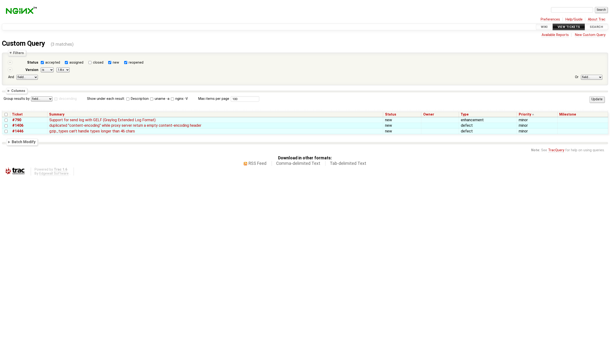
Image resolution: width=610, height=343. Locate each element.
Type (465, 114)
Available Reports (555, 35)
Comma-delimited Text (298, 163)
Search (596, 27)
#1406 (17, 125)
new (116, 63)
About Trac (596, 19)
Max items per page (213, 99)
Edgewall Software (54, 174)
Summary (56, 114)
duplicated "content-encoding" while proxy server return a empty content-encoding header (125, 125)
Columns (18, 90)
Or (577, 77)
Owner (428, 114)
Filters (18, 53)
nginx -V (181, 99)
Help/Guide (574, 19)
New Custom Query (590, 35)
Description (139, 99)
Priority (525, 114)
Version (31, 70)
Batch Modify (24, 142)
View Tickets (569, 27)
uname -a (161, 99)
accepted (52, 63)
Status (32, 63)
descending (68, 99)
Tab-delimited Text (348, 163)
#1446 (17, 131)
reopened (136, 63)
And (11, 77)
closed (98, 63)
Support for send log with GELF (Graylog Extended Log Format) (102, 120)
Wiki (544, 27)
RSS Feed (257, 163)
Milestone (567, 114)
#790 (16, 120)
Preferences (550, 19)
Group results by (17, 99)
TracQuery (556, 150)
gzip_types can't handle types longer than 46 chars (92, 131)
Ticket (17, 114)
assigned (76, 63)
